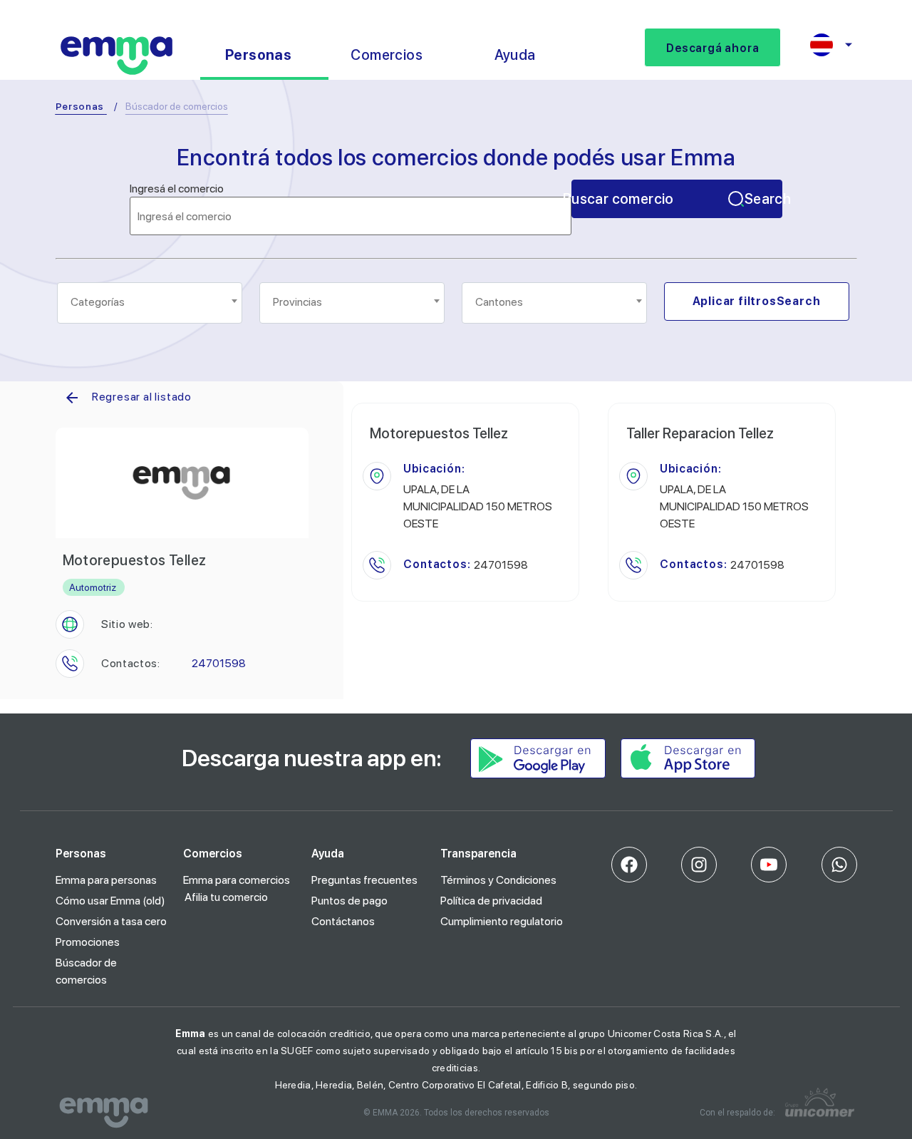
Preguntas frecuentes (364, 880)
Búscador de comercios (86, 971)
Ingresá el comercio (177, 189)
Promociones (88, 942)
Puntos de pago (349, 900)
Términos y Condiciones (498, 880)
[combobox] (149, 303)
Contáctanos (343, 921)
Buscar (676, 198)
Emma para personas (106, 880)
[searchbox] (150, 302)
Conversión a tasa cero (111, 921)
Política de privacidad (491, 900)
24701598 (219, 663)
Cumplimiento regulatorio (501, 921)
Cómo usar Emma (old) (110, 900)
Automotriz (92, 587)
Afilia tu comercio (226, 897)
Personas (80, 106)
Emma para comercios (236, 880)
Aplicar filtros (757, 301)
